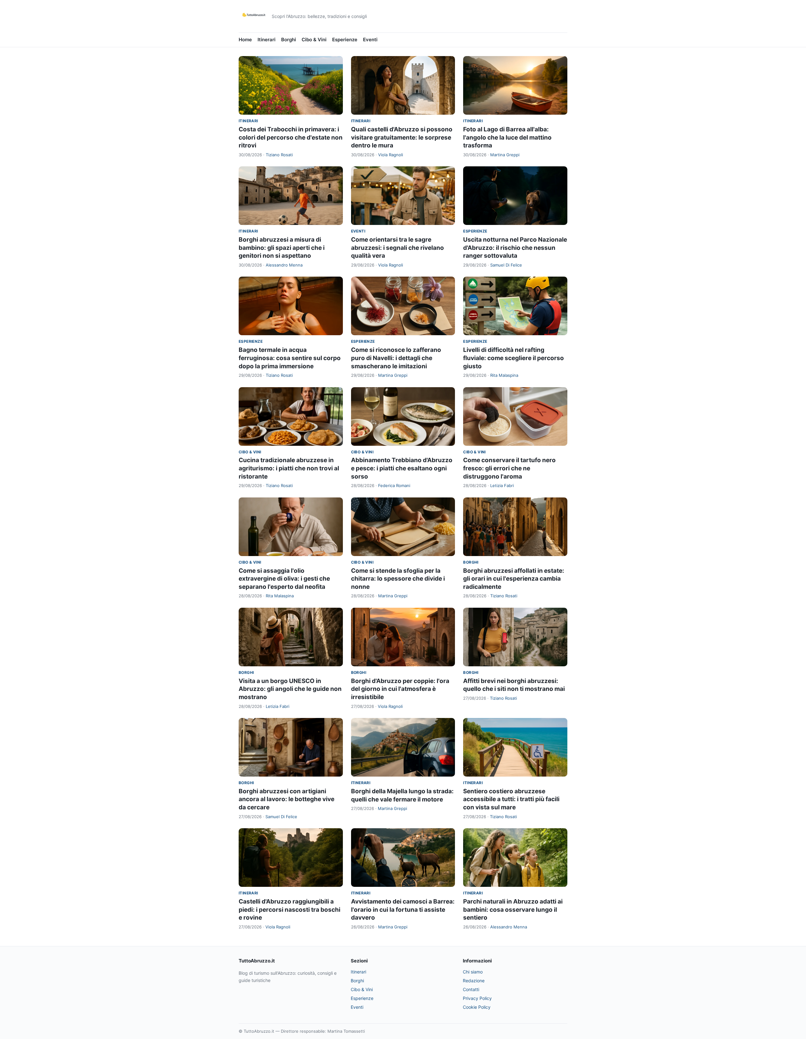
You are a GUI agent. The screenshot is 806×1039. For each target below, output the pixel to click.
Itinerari (266, 40)
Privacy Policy (477, 998)
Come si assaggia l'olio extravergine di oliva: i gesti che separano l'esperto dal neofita (284, 578)
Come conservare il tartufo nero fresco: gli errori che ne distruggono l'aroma (509, 468)
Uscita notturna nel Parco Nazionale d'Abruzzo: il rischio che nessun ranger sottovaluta (515, 247)
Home (245, 40)
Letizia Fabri (502, 485)
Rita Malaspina (504, 375)
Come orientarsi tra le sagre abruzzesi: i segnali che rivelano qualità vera (397, 247)
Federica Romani (394, 485)
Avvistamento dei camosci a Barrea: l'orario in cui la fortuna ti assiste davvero (403, 909)
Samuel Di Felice (506, 264)
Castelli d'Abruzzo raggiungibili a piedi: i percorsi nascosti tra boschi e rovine (289, 909)
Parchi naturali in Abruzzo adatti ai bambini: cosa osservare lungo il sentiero (513, 909)
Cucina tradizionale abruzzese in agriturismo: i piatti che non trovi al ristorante (289, 468)
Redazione (474, 980)
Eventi (370, 40)
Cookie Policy (477, 1007)
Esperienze (344, 40)
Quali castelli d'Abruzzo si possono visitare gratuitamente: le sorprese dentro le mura (401, 137)
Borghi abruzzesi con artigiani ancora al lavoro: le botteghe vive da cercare (286, 799)
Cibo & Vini (314, 40)
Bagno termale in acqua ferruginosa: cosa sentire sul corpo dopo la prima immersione (290, 358)
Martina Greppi (504, 154)
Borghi (288, 40)
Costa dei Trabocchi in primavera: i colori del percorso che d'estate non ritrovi (291, 137)
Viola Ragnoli (390, 154)
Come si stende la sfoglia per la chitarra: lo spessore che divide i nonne (398, 578)
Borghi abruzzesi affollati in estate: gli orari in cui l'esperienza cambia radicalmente (513, 578)
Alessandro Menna (284, 264)
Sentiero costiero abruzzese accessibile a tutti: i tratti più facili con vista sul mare (511, 799)
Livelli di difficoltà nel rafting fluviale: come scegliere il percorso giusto (513, 358)
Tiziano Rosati (279, 154)
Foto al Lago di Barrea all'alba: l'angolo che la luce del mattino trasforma (507, 137)
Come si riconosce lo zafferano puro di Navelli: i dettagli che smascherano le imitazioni (396, 358)
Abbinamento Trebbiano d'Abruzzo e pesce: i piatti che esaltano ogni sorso (401, 468)
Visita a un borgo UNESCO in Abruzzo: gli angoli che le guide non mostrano (290, 689)
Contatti (471, 989)
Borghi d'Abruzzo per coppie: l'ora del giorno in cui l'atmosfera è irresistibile (400, 689)
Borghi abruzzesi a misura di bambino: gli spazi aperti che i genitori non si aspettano (282, 247)
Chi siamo (473, 971)
